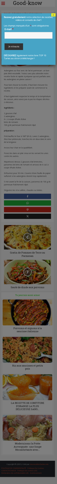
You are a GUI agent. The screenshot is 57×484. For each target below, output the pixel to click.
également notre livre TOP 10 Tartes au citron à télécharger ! (28, 38)
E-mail (9, 29)
